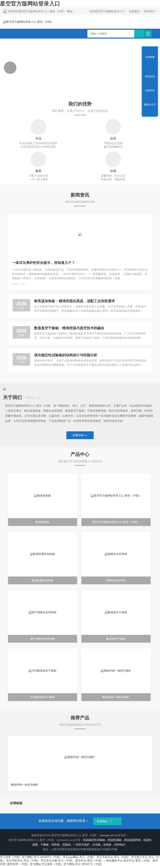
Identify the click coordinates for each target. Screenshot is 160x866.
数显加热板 (42, 522)
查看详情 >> (80, 435)
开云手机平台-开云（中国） (113, 857)
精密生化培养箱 (115, 580)
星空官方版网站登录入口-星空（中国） (116, 522)
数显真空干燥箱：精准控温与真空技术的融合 (69, 328)
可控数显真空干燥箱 (42, 697)
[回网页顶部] (150, 63)
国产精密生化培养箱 (42, 638)
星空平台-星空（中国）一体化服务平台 (99, 860)
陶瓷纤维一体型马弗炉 (116, 697)
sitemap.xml (107, 835)
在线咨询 (150, 90)
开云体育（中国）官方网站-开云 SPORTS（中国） (31, 857)
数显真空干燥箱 (115, 638)
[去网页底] (150, 112)
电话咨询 (150, 76)
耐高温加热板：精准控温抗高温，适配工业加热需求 (74, 301)
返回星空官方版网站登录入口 (107, 11)
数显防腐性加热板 (42, 580)
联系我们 (149, 11)
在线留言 (134, 11)
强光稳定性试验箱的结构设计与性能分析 (65, 355)
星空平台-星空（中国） (138, 860)
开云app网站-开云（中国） (79, 857)
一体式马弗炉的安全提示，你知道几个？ (43, 263)
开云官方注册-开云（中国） (58, 860)
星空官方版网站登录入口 (30, 4)
